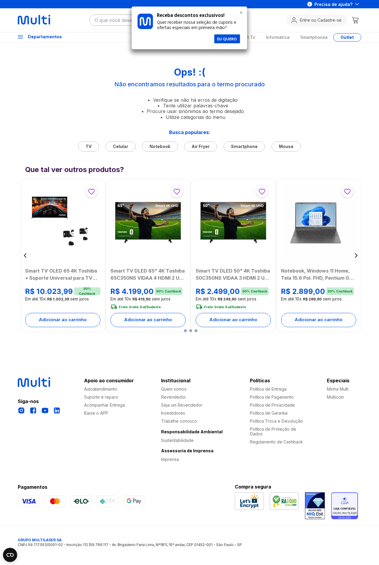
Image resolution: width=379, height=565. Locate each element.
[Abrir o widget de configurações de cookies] (10, 555)
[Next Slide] (356, 255)
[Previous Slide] (25, 255)
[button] (185, 330)
